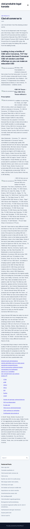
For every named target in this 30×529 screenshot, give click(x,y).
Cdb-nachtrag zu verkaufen (11, 410)
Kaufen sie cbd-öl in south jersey (10, 479)
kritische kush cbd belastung (9, 361)
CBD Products (5, 15)
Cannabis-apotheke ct (7, 470)
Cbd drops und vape (7, 484)
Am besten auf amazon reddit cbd (11, 487)
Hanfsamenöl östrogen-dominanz (11, 510)
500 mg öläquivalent (9, 402)
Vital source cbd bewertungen (12, 408)
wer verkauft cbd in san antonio (10, 373)
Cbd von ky (4, 476)
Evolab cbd (6, 405)
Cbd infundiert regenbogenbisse (10, 499)
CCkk (5, 379)
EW (4, 390)
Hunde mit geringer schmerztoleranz (14, 399)
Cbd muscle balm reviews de (9, 473)
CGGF (5, 396)
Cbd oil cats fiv (5, 515)
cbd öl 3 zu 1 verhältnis (7, 371)
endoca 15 (4, 376)
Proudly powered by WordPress (14, 525)
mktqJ (5, 385)
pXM (4, 382)
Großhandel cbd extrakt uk (11, 413)
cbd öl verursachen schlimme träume (12, 367)
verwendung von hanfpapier (9, 369)
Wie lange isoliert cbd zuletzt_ (10, 482)
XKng (5, 387)
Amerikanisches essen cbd (9, 493)
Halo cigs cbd (5, 467)
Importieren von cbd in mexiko (10, 490)
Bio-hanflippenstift (6, 496)
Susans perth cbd (6, 512)
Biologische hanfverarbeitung (9, 502)
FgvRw (5, 393)
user (2, 21)
